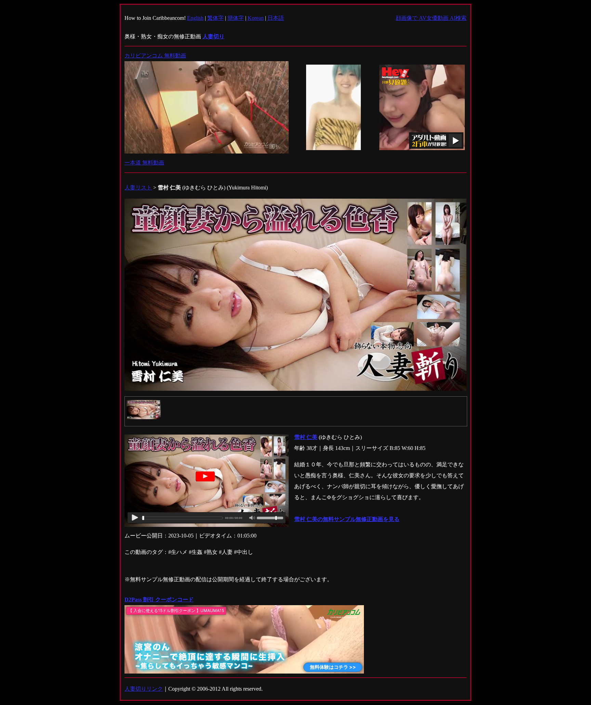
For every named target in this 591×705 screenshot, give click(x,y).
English (195, 18)
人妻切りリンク (143, 689)
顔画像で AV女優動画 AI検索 (431, 18)
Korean (256, 18)
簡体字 (235, 18)
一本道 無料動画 (144, 162)
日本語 (275, 18)
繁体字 (215, 18)
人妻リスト (138, 187)
